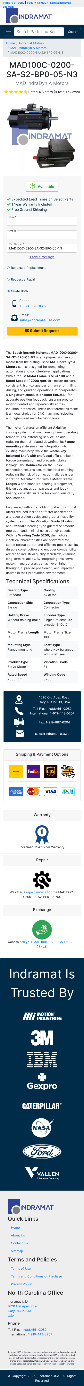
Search (73, 32)
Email (12, 217)
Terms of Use (21, 1268)
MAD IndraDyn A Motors (28, 48)
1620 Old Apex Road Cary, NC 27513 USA (23, 1310)
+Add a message (42, 257)
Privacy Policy (21, 1284)
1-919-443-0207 (37, 2)
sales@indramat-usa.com (39, 320)
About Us (18, 1235)
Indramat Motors (31, 43)
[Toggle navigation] (8, 32)
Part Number (15, 244)
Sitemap (17, 1251)
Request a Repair (23, 279)
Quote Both (19, 291)
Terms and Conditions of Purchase (36, 1276)
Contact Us (19, 1243)
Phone (12, 230)
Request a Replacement (28, 268)
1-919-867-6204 (58, 722)
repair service (36, 892)
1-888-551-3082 (13, 2)
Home (10, 43)
